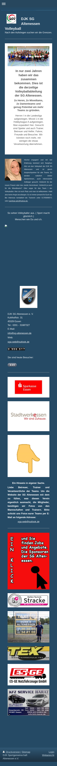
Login (51, 752)
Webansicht (48, 755)
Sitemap (26, 752)
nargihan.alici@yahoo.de (18, 201)
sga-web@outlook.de (18, 342)
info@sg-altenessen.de (19, 333)
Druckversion (12, 752)
